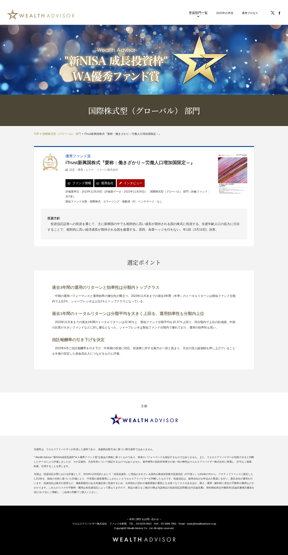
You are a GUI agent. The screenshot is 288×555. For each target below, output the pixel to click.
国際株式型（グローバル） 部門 (62, 133)
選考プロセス (250, 13)
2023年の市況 (224, 13)
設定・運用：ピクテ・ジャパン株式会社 (94, 169)
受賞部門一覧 (198, 13)
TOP (36, 133)
